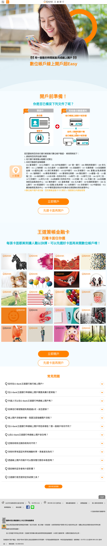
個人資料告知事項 (97, 503)
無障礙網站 (7, 507)
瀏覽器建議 (84, 503)
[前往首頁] (54, 3)
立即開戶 (53, 201)
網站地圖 (19, 507)
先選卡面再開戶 (53, 210)
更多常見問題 (53, 486)
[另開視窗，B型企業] (4, 523)
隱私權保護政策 (71, 503)
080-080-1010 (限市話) (54, 503)
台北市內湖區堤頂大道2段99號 (14, 503)
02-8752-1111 (36, 503)
